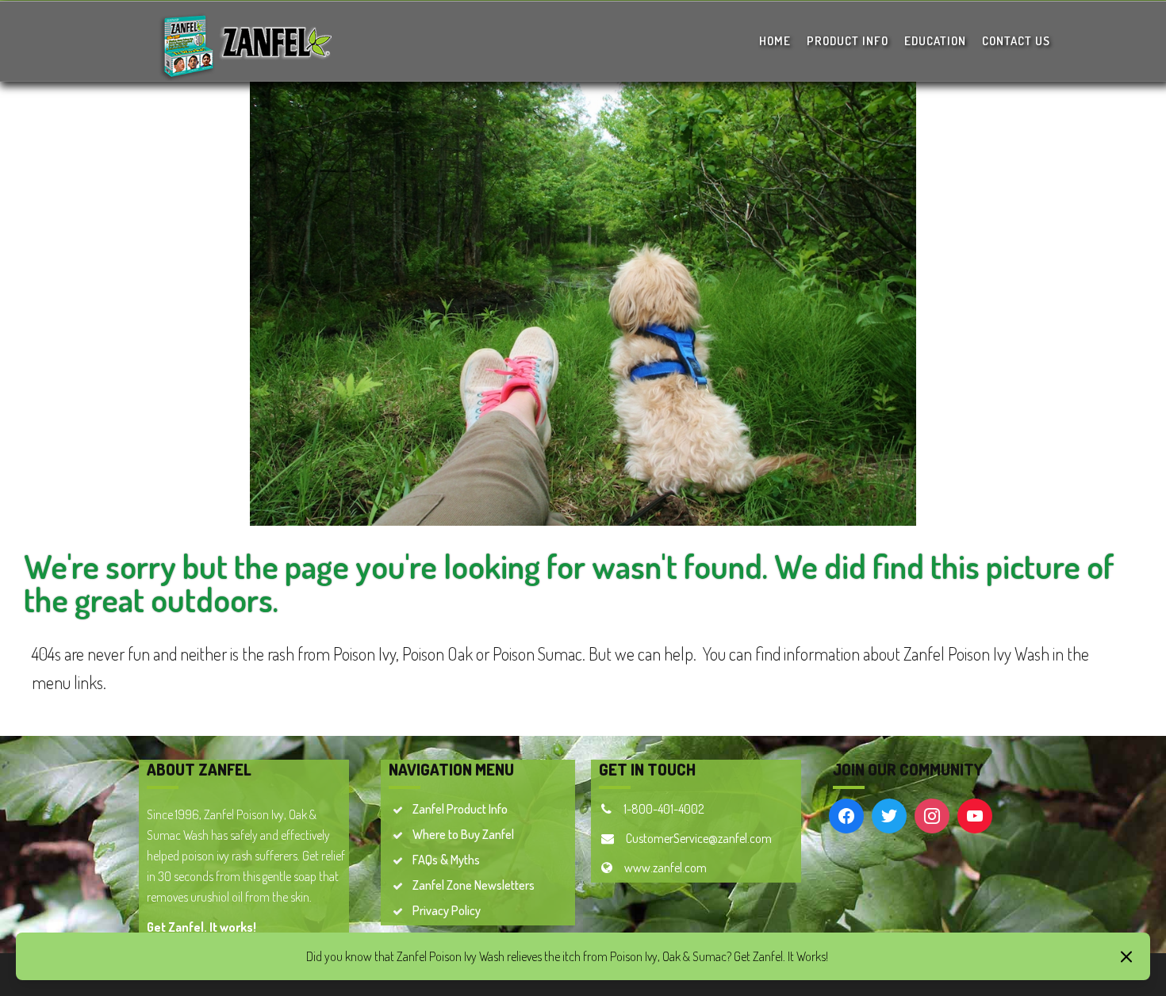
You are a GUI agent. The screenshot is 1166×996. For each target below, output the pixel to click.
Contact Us (1016, 40)
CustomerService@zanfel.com (699, 838)
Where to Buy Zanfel (463, 834)
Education (935, 40)
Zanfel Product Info (460, 809)
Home (775, 40)
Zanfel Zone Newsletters (473, 885)
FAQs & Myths (446, 860)
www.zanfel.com (665, 867)
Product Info (847, 40)
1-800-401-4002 (663, 809)
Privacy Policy (446, 910)
